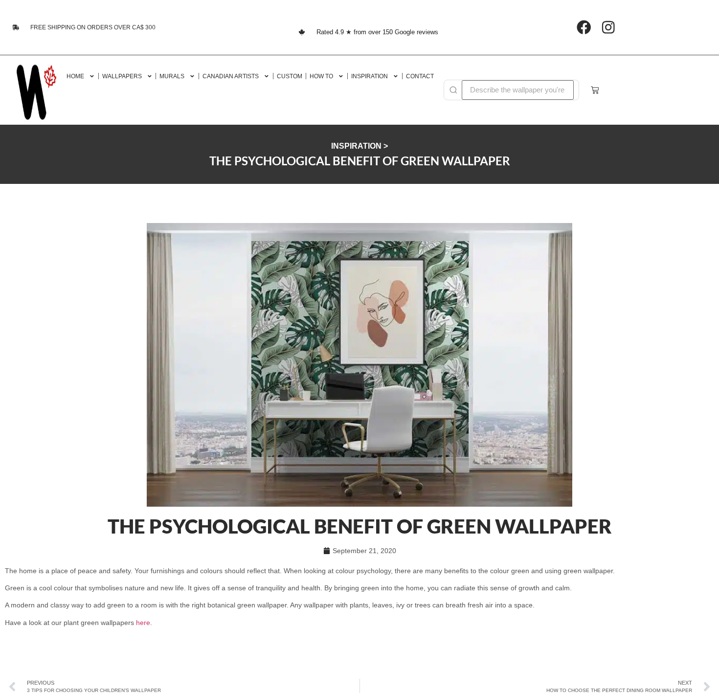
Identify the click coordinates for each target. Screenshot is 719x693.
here (143, 622)
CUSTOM (289, 76)
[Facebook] (583, 27)
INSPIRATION (369, 76)
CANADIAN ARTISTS (230, 76)
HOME (75, 76)
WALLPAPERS (122, 76)
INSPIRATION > (359, 146)
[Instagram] (608, 27)
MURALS (171, 76)
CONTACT (420, 76)
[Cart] (595, 90)
